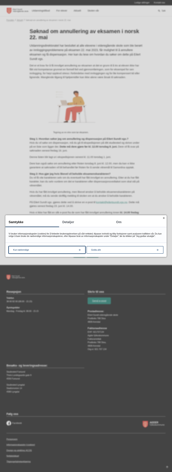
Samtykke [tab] (16, 222)
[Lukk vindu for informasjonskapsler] (164, 218)
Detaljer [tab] (68, 222)
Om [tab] (118, 222)
